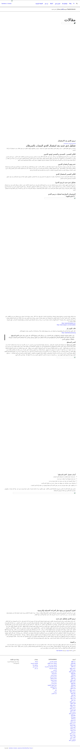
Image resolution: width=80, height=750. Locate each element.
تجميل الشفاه (54, 680)
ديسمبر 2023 (73, 668)
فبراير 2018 (73, 730)
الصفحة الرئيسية (34, 663)
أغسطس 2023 (72, 671)
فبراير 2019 (73, 722)
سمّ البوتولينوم (53, 687)
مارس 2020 (73, 707)
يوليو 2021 (73, 693)
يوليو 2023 (73, 673)
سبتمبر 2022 (73, 681)
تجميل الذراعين (53, 676)
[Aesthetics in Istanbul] (7, 3)
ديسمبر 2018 (73, 723)
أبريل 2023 (73, 676)
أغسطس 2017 (72, 740)
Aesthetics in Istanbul (13, 748)
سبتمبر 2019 (73, 712)
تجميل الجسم (54, 675)
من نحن (36, 668)
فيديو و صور (35, 666)
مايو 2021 (73, 695)
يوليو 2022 (73, 683)
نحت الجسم (54, 693)
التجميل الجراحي (53, 661)
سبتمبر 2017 (73, 739)
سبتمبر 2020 (73, 705)
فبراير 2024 (73, 665)
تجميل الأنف (54, 673)
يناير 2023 (73, 678)
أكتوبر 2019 (73, 710)
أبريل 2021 (73, 697)
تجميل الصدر (54, 681)
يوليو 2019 (73, 715)
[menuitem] (39, 3)
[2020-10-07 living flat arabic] (68, 23)
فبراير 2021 (73, 698)
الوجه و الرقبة (54, 671)
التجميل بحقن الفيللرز (52, 663)
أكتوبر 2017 (73, 737)
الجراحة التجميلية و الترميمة (51, 666)
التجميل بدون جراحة (52, 665)
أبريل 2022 (73, 687)
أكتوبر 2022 (73, 680)
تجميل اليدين (54, 683)
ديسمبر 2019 (73, 708)
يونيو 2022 (73, 685)
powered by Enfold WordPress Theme (25, 748)
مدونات (55, 692)
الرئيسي (55, 670)
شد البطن (54, 688)
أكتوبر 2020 (73, 703)
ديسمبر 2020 (73, 702)
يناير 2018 (73, 732)
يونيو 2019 (73, 717)
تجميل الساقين (53, 678)
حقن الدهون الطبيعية (52, 685)
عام (56, 690)
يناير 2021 (73, 700)
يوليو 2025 (73, 663)
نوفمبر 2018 (73, 725)
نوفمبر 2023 (73, 670)
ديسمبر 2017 (73, 733)
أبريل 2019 (73, 720)
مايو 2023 (73, 675)
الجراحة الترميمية (53, 668)
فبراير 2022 (73, 688)
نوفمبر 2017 (73, 735)
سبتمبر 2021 (73, 692)
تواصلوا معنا (35, 665)
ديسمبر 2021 (73, 690)
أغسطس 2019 (72, 713)
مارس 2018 (73, 728)
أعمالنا (36, 661)
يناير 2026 (73, 661)
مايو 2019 (73, 718)
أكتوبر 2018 (73, 727)
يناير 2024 (73, 666)
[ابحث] (76, 3)
